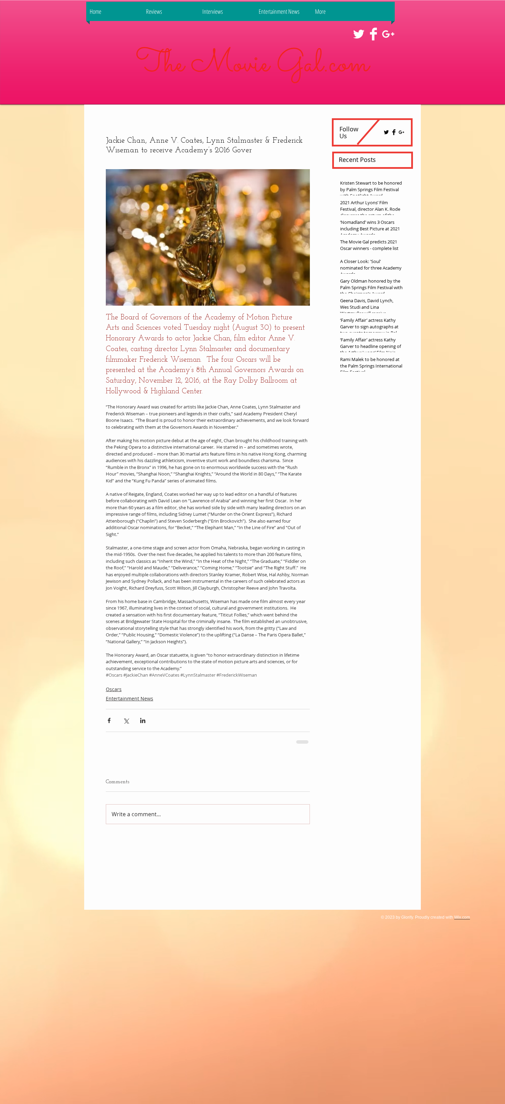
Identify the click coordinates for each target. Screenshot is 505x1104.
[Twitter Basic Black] (386, 132)
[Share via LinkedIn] (142, 720)
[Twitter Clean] (358, 34)
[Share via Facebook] (109, 720)
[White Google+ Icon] (388, 34)
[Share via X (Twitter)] (126, 720)
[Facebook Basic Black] (394, 132)
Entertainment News (129, 698)
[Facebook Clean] (373, 34)
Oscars (114, 689)
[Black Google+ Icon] (401, 132)
